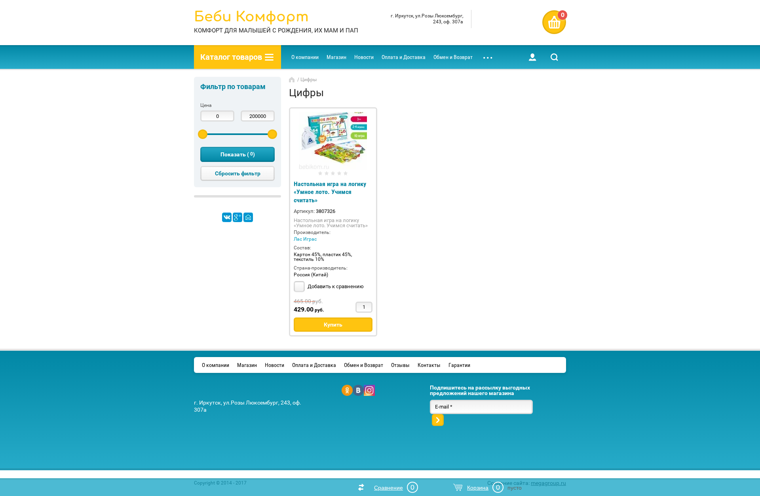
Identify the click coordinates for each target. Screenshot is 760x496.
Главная (292, 79)
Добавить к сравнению (335, 286)
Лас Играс (305, 239)
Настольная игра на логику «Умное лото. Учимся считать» (330, 192)
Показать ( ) (237, 154)
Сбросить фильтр (237, 173)
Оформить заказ (554, 22)
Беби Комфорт (251, 17)
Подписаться (438, 420)
